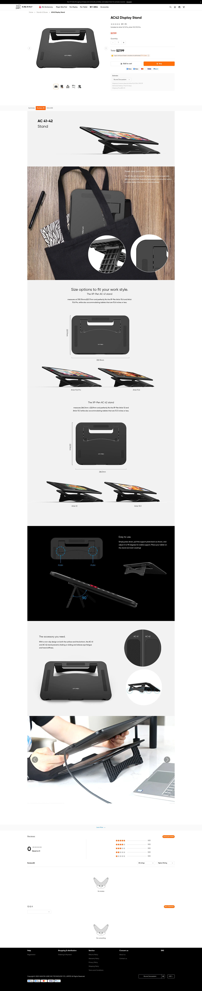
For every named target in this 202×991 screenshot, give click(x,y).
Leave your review (168, 836)
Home (31, 12)
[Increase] (123, 42)
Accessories (104, 7)
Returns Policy (93, 954)
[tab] (31, 108)
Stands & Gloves (42, 12)
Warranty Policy (94, 958)
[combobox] (122, 80)
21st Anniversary (47, 7)
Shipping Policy (94, 966)
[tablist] (101, 108)
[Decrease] (113, 42)
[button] (29, 48)
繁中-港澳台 (94, 7)
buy (160, 64)
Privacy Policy (93, 962)
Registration (31, 954)
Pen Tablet (83, 7)
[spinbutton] (118, 42)
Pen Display (74, 7)
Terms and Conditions (96, 970)
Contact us (123, 958)
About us (122, 954)
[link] (24, 7)
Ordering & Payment (65, 954)
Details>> (129, 2)
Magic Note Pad (61, 7)
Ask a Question (169, 906)
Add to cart (127, 64)
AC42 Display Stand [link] (58, 12)
